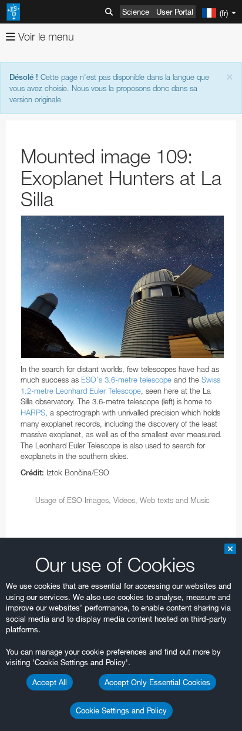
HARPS (33, 412)
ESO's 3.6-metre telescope (126, 379)
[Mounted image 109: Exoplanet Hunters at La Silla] (122, 287)
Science (135, 11)
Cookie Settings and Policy (121, 710)
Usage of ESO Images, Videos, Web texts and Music (122, 500)
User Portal (174, 11)
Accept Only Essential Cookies (157, 682)
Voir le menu (44, 37)
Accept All (49, 682)
